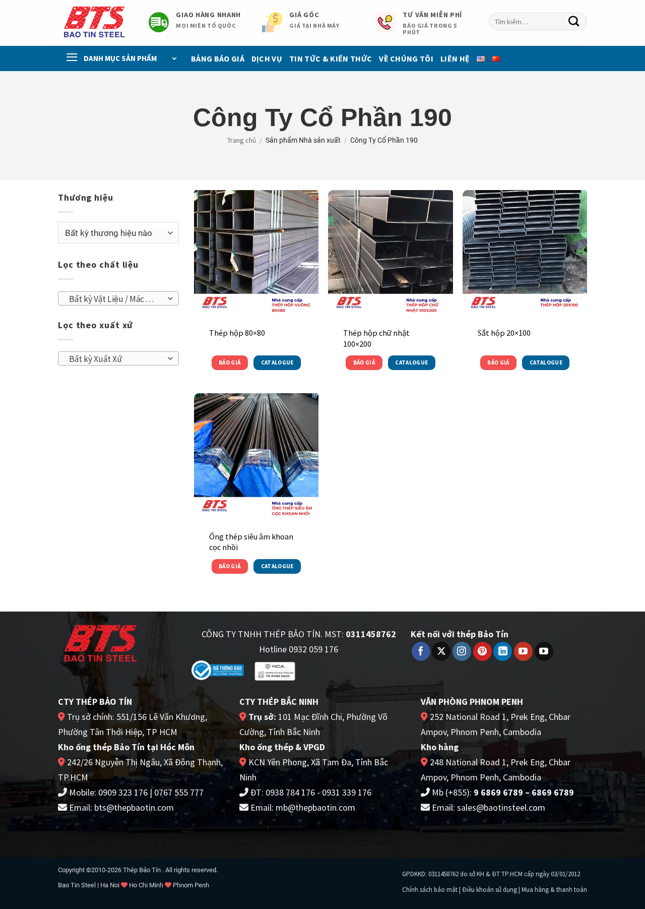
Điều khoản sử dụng (489, 889)
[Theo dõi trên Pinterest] (482, 651)
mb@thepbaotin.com (315, 807)
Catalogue (277, 362)
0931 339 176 (346, 792)
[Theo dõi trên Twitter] (441, 651)
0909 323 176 (123, 792)
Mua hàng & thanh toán (554, 889)
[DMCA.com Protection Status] (338, 669)
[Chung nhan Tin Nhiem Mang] (274, 670)
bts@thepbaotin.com (134, 807)
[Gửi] (574, 22)
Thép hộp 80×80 (237, 333)
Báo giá (229, 362)
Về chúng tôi (406, 58)
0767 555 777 (179, 792)
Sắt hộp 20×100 (504, 333)
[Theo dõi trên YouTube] (523, 651)
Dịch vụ (266, 58)
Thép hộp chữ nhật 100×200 (376, 338)
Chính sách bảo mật (430, 889)
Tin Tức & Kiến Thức (330, 58)
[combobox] (538, 21)
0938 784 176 (290, 792)
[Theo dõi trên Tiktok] (544, 651)
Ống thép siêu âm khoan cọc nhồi (251, 541)
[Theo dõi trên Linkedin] (502, 651)
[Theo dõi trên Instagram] (462, 651)
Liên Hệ (455, 58)
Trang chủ (241, 140)
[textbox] (115, 299)
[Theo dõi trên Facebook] (421, 651)
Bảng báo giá (217, 58)
